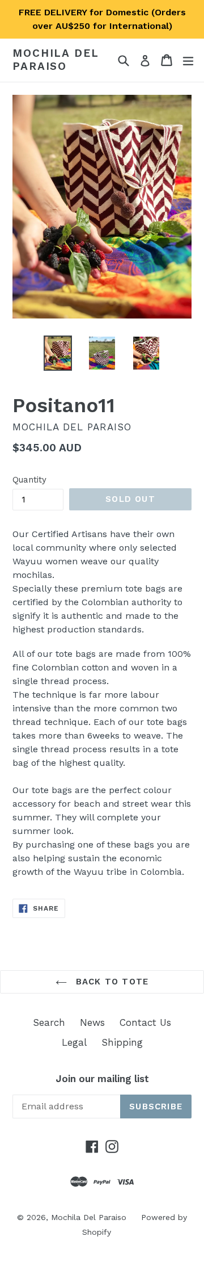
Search (49, 1022)
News (92, 1022)
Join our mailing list (102, 1078)
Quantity (29, 480)
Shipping (122, 1042)
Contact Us (145, 1022)
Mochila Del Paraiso (55, 60)
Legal (74, 1042)
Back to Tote (111, 981)
